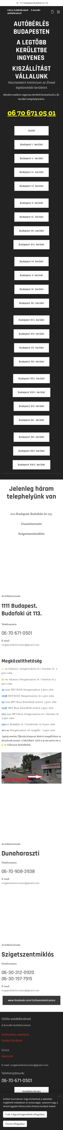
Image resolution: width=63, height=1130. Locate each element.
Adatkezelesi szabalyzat (15, 1034)
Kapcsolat (7, 1055)
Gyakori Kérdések (12, 1040)
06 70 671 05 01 (31, 112)
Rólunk (5, 1049)
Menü (58, 12)
